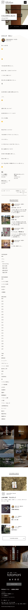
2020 (2, 314)
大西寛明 (3, 292)
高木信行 (3, 286)
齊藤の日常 (4, 268)
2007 (2, 349)
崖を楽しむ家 (4, 368)
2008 (2, 346)
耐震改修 (3, 419)
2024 (2, 304)
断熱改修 (3, 358)
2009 (2, 343)
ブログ (2, 261)
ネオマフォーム (4, 363)
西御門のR (3, 416)
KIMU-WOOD (5, 270)
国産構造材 (3, 395)
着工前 (2, 411)
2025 (2, 301)
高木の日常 (4, 266)
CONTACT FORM (14, 584)
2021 (2, 311)
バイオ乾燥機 (4, 384)
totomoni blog (5, 263)
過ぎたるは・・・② (5, 180)
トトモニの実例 (4, 281)
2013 (2, 333)
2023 (2, 306)
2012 (2, 335)
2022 (2, 309)
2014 (2, 330)
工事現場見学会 (4, 405)
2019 (2, 317)
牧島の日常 (4, 272)
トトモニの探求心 (5, 382)
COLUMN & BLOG (14, 538)
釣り (2, 374)
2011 (2, 338)
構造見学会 (3, 413)
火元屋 (2, 400)
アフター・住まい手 (5, 403)
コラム (2, 259)
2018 (2, 319)
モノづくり (3, 408)
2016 (2, 325)
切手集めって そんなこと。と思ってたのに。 (20, 192)
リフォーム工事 (4, 397)
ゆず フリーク (6, 190)
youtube (3, 387)
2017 (2, 322)
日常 (2, 371)
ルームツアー (4, 360)
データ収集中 (4, 174)
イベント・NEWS (5, 366)
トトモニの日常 (4, 284)
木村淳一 (3, 289)
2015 (2, 327)
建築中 (2, 392)
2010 (2, 341)
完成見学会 (3, 376)
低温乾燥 (3, 389)
